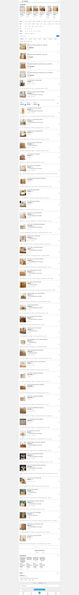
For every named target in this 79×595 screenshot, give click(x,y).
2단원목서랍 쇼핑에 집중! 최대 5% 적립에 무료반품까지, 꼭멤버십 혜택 (29, 578)
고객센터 (45, 583)
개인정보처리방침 (40, 583)
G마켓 (22, 575)
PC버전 (34, 583)
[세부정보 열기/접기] (58, 586)
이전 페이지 (34, 547)
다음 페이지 (45, 547)
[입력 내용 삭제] (58, 1)
